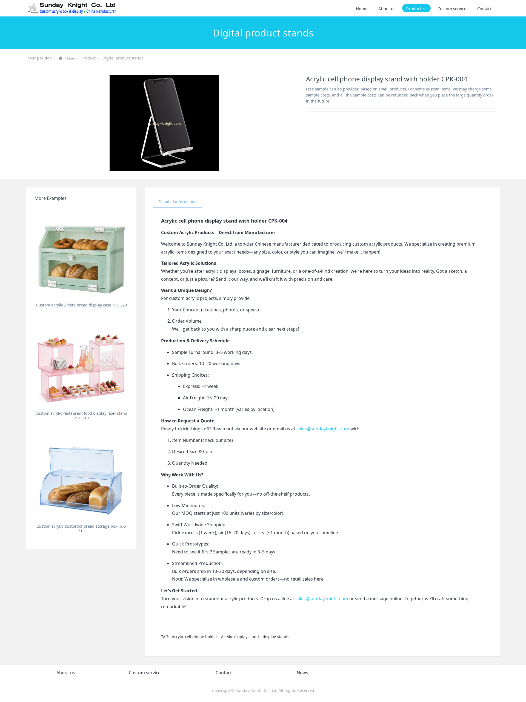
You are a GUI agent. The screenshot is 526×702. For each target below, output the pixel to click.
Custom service (145, 673)
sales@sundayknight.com (322, 429)
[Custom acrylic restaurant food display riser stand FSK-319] (81, 361)
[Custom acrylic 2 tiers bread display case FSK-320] (81, 253)
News (302, 673)
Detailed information (178, 201)
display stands (276, 636)
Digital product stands (123, 58)
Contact (224, 673)
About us (65, 673)
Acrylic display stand (240, 636)
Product (88, 58)
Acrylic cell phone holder (194, 636)
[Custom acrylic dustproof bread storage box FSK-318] (81, 474)
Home (361, 8)
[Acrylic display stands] (71, 8)
